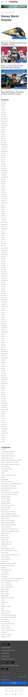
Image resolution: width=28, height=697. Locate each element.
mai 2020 (3, 263)
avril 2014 (3, 420)
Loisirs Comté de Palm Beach (7, 587)
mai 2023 (3, 185)
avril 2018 (3, 316)
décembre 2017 (4, 325)
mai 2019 (3, 288)
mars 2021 (3, 241)
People (2, 608)
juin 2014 (3, 415)
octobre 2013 (3, 431)
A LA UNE (3, 449)
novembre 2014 (4, 405)
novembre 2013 (4, 428)
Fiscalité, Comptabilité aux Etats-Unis (8, 513)
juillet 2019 (3, 284)
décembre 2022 (4, 196)
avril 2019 (3, 291)
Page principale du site (6, 647)
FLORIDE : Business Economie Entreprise (9, 529)
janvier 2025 (3, 142)
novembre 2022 (4, 198)
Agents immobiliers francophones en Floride (10, 464)
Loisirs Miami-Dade (5, 589)
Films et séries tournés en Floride (8, 511)
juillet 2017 (3, 336)
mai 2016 (3, 366)
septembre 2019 (4, 280)
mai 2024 (3, 159)
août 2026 (3, 101)
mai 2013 (3, 441)
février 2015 (3, 398)
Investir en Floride (4, 572)
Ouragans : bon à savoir (6, 606)
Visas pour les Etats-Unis (6, 634)
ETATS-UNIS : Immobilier (6, 496)
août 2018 (3, 308)
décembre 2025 (4, 118)
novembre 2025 (4, 121)
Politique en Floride (5, 610)
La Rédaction (4, 41)
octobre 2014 (3, 407)
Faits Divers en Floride (5, 507)
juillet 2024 (3, 155)
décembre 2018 (4, 299)
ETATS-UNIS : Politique (5, 503)
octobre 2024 (4, 149)
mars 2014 (3, 422)
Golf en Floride (4, 546)
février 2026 (3, 114)
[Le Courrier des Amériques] (13, 2)
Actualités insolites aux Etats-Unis (8, 455)
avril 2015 (3, 394)
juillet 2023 (3, 181)
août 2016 (3, 360)
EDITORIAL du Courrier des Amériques (9, 485)
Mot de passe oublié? (22, 676)
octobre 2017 (3, 329)
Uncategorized (4, 632)
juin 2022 (3, 209)
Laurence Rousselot (5, 64)
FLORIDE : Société (4, 539)
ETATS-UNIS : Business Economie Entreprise (10, 492)
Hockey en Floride (4, 561)
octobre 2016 (3, 355)
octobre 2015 (3, 381)
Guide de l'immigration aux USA (7, 548)
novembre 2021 (4, 224)
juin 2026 (3, 106)
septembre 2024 (4, 151)
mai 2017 (3, 340)
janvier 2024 (3, 168)
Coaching (3, 473)
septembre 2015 (4, 383)
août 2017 (3, 334)
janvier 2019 (3, 297)
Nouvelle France (4, 602)
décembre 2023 (4, 170)
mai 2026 (3, 108)
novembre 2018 (4, 301)
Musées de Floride (5, 593)
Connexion (14, 682)
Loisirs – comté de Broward (6, 584)
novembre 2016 (4, 353)
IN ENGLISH (3, 567)
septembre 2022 (4, 202)
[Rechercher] (6, 2)
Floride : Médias (4, 535)
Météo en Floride (4, 591)
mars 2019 (3, 293)
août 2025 (3, 127)
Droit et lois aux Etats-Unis (6, 481)
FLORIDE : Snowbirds (5, 537)
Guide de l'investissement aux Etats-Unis (9, 550)
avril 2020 (3, 265)
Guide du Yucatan (4, 552)
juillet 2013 (3, 437)
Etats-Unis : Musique (5, 501)
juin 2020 (3, 260)
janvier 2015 (3, 400)
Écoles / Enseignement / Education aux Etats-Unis (11, 483)
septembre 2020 (4, 254)
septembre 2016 (4, 357)
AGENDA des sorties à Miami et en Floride (9, 462)
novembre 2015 (4, 379)
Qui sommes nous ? (6, 656)
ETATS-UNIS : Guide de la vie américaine (9, 494)
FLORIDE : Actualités (5, 518)
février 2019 (3, 295)
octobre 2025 (4, 123)
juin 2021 (3, 235)
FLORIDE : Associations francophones (8, 524)
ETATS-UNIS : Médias (5, 498)
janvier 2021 (3, 245)
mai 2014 (3, 418)
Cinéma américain (4, 470)
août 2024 (3, 153)
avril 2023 (3, 187)
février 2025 (3, 140)
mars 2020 (3, 267)
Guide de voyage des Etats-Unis (8, 650)
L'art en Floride (4, 576)
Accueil (3, 12)
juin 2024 (3, 157)
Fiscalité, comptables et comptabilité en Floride (10, 516)
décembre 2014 (4, 403)
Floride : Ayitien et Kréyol (6, 526)
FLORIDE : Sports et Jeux (6, 544)
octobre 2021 (3, 226)
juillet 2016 (3, 362)
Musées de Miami (4, 595)
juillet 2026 (3, 103)
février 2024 (3, 166)
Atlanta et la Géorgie (5, 466)
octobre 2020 (4, 252)
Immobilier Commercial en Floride (7, 565)
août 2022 (3, 205)
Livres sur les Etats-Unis (6, 582)
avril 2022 (3, 213)
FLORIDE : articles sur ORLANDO (7, 522)
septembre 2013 (4, 433)
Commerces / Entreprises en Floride (8, 475)
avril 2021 (3, 239)
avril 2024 (3, 161)
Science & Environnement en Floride (8, 617)
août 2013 (3, 435)
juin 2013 (3, 439)
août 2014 (3, 411)
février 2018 (3, 321)
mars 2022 (3, 215)
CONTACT (21, 690)
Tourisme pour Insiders (5, 628)
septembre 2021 (4, 228)
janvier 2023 (3, 194)
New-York (3, 600)
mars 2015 (3, 396)
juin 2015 (3, 390)
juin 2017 (3, 338)
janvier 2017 (3, 349)
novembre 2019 (4, 276)
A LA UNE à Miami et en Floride (7, 451)
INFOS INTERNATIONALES (6, 569)
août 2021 (3, 230)
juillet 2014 (3, 413)
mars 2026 (3, 112)
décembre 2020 (4, 248)
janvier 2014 (3, 426)
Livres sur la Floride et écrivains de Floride (9, 580)
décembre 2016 (4, 351)
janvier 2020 (3, 271)
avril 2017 (3, 342)
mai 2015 (3, 392)
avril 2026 (3, 110)
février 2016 (3, 372)
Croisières (3, 477)
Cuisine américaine (5, 479)
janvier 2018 (3, 323)
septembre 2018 (4, 306)
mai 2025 (3, 133)
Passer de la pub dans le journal (8, 658)
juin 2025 (3, 131)
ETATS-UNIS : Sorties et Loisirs (7, 505)
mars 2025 (3, 138)
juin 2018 (3, 312)
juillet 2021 (3, 233)
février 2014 (3, 424)
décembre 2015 (4, 377)
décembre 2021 (4, 222)
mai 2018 (3, 314)
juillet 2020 (3, 258)
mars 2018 (3, 319)
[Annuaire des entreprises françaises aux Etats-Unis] (14, 6)
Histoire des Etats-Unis (6, 559)
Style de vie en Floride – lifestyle (7, 623)
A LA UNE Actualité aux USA (7, 453)
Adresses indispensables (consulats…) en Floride (11, 460)
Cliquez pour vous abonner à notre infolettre (10, 665)
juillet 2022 (3, 207)
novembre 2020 (4, 250)
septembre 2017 (4, 332)
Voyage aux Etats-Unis (5, 636)
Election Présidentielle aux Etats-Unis (8, 488)
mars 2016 (3, 370)
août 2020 (3, 256)
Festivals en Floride (5, 509)
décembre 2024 (4, 144)
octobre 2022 (4, 200)
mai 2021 (3, 237)
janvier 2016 (3, 375)
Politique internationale (5, 612)
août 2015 (3, 385)
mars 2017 (3, 344)
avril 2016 (3, 368)
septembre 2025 (4, 125)
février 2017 (3, 347)
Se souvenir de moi (6, 679)
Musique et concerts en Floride (7, 597)
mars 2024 (3, 164)
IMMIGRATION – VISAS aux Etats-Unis (8, 563)
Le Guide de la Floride (13, 690)
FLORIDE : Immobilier (5, 533)
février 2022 (3, 217)
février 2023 (3, 192)
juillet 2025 (3, 129)
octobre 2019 (3, 278)
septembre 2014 (4, 409)
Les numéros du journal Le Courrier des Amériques (11, 578)
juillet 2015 (3, 387)
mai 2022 (3, 211)
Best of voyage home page (6, 468)
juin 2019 (3, 286)
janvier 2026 (3, 116)
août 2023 (3, 179)
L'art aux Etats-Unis (5, 574)
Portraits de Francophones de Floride (8, 615)
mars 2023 (3, 189)
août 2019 (3, 282)
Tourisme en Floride (5, 625)
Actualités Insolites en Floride (7, 457)
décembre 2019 (4, 273)
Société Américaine (5, 619)
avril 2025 (3, 136)
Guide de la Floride (5, 653)
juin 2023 (3, 183)
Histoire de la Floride (5, 556)
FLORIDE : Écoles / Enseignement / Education (10, 531)
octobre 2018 (3, 304)
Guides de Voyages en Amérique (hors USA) (10, 554)
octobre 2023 (4, 174)
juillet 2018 (3, 310)
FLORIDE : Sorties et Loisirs (6, 541)
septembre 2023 (4, 177)
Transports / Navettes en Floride (7, 630)
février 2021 (3, 243)
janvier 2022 (3, 220)
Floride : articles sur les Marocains (8, 520)
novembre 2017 (4, 327)
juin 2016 (3, 364)
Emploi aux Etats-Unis (5, 490)
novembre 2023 (4, 172)
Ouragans (3, 604)
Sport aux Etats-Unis (5, 621)
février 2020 (3, 269)
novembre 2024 (4, 146)
